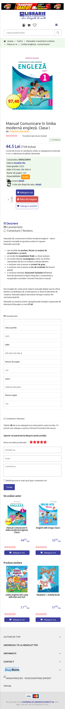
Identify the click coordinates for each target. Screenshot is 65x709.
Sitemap (7, 686)
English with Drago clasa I (48, 528)
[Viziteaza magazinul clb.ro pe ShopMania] (12, 670)
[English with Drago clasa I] (48, 512)
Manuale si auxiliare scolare (40, 41)
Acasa (10, 41)
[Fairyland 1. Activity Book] (48, 579)
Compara (56, 140)
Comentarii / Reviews (19, 230)
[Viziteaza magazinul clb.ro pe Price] (27, 678)
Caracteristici (14, 227)
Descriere (12, 223)
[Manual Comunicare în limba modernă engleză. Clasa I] (17, 512)
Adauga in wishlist (28, 206)
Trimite (9, 487)
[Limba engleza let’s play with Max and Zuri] (17, 579)
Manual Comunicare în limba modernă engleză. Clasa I (17, 530)
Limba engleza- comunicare (35, 44)
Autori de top (12, 636)
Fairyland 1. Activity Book (48, 595)
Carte (20, 41)
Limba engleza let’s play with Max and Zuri (17, 596)
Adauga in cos (26, 192)
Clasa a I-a (12, 44)
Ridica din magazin (28, 199)
